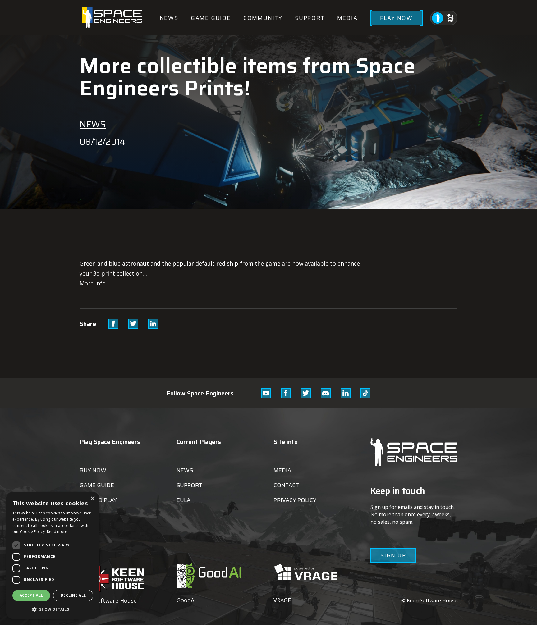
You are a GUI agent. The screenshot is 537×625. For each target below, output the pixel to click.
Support (310, 18)
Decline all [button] (73, 595)
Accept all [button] (31, 595)
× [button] (92, 498)
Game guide (211, 18)
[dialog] (52, 555)
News (169, 18)
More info (93, 283)
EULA (183, 500)
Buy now (93, 470)
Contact (286, 485)
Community (262, 18)
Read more (57, 531)
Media (347, 18)
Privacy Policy (294, 500)
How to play (98, 500)
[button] (52, 609)
